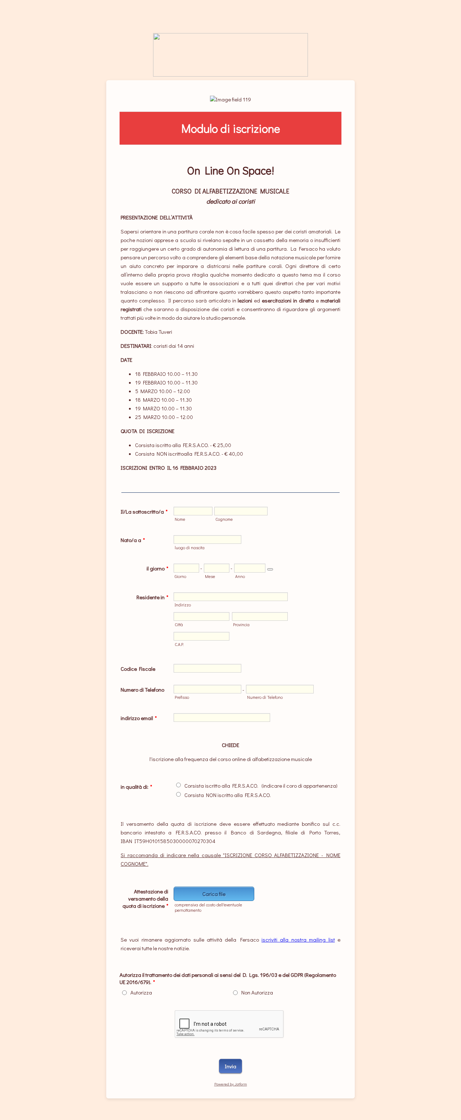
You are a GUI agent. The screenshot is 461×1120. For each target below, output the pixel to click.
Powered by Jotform (230, 1084)
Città (179, 624)
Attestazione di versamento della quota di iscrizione (145, 898)
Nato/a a (133, 539)
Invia (230, 1066)
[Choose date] (270, 569)
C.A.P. (179, 644)
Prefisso (182, 697)
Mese (210, 576)
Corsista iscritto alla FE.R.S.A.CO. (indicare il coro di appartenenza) (260, 785)
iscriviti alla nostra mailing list (298, 939)
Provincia (241, 624)
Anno (240, 576)
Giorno (180, 576)
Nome (180, 519)
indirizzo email (139, 717)
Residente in (152, 597)
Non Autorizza (257, 992)
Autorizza (141, 992)
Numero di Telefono (142, 689)
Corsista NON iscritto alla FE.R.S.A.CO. (227, 794)
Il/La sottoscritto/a (144, 511)
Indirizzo (183, 604)
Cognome (224, 519)
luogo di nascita (190, 547)
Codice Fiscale (138, 668)
